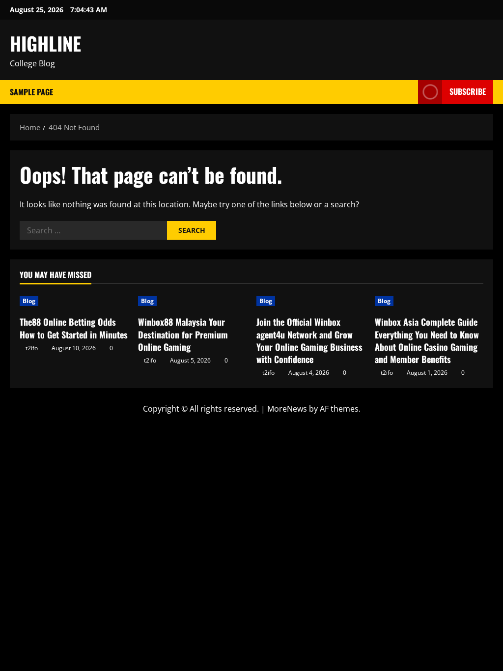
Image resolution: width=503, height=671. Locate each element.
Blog (29, 301)
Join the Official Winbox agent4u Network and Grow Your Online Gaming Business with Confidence (309, 340)
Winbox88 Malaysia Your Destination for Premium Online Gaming (183, 334)
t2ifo (32, 348)
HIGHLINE (45, 43)
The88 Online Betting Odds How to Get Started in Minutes (74, 327)
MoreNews (287, 408)
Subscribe (467, 91)
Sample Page (31, 92)
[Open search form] (408, 92)
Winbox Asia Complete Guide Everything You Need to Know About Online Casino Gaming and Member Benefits (427, 340)
